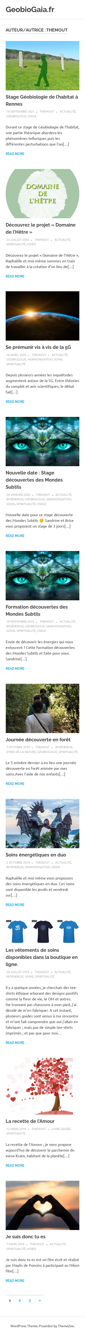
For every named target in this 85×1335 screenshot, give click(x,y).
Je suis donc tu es (26, 1236)
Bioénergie (15, 499)
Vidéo (31, 244)
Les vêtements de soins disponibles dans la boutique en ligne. (42, 957)
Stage (32, 116)
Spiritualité (16, 244)
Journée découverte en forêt (38, 740)
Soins (58, 359)
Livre (55, 1129)
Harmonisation (40, 359)
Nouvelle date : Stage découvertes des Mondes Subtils (34, 480)
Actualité (68, 111)
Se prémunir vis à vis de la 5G (38, 347)
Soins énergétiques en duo (36, 855)
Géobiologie (16, 116)
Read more (15, 154)
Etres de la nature (21, 752)
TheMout (47, 111)
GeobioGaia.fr (30, 9)
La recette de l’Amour (30, 1121)
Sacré (65, 1129)
